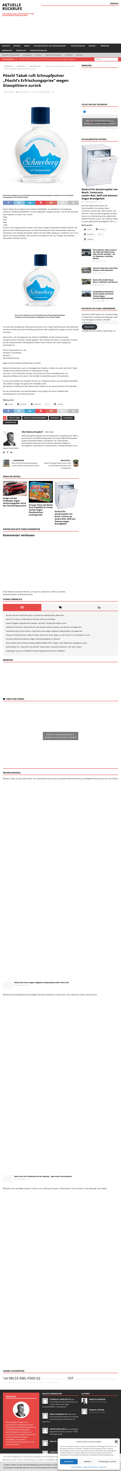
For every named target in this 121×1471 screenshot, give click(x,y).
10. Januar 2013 (20, 985)
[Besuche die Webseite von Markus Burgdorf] (4, 452)
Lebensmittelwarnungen (10, 55)
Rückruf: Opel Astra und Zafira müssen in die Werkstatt (105, 269)
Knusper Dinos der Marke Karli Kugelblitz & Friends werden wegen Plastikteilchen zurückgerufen (41, 510)
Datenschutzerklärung (90, 1467)
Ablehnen (87, 1461)
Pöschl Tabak (14, 418)
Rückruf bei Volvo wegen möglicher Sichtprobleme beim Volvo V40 (41, 982)
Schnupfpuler (10, 422)
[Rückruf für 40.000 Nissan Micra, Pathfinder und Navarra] (86, 282)
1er (5, 1378)
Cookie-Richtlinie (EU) (38, 50)
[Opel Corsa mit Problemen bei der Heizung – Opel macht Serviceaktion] (7, 1178)
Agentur (92, 46)
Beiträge (17, 46)
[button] (116, 1441)
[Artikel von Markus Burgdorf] (84, 1402)
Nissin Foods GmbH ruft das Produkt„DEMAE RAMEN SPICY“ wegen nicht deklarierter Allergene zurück (46, 643)
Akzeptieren (68, 1461)
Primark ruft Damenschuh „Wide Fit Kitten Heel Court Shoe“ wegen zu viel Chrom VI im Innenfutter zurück (48, 635)
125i (84, 1379)
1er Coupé (63, 1379)
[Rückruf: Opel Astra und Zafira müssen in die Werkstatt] (86, 270)
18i (82, 1379)
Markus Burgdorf (24, 92)
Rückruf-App (21, 50)
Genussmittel (38, 92)
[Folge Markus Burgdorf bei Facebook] (6, 452)
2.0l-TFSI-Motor (93, 1379)
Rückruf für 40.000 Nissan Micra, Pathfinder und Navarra (105, 281)
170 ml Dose (11, 1382)
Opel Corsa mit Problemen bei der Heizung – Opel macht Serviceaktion (43, 1176)
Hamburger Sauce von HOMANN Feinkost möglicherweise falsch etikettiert (35, 651)
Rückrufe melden (78, 46)
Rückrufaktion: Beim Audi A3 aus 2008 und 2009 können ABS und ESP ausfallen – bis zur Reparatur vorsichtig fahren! (105, 254)
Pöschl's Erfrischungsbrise (35, 418)
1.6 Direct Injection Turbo (51, 1382)
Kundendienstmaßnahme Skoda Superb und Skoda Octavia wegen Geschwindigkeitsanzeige (103, 295)
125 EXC (57, 1379)
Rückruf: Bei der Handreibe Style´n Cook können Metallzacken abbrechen (35, 615)
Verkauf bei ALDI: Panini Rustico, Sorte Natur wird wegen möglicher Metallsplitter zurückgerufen (44, 631)
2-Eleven (101, 1379)
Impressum (102, 1467)
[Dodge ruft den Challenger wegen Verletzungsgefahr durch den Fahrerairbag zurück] (15, 488)
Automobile (27, 55)
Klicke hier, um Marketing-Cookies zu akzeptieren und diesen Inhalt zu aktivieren (100, 122)
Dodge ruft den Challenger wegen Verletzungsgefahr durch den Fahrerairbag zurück (14, 502)
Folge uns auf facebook (94, 104)
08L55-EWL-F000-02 (24, 1378)
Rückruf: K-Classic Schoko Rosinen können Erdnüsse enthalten (30, 619)
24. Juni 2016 (10, 92)
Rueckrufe (55, 418)
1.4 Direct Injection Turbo (31, 1382)
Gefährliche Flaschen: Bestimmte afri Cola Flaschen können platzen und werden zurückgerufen (44, 627)
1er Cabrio (77, 1379)
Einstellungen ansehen (107, 1461)
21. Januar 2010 (20, 1179)
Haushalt (38, 55)
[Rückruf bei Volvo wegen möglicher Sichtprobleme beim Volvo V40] (7, 985)
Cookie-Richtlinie (76, 1467)
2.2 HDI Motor (50, 1379)
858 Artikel (49, 432)
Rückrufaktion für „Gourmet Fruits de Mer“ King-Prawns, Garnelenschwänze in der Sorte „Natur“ (44, 647)
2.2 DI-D (43, 1379)
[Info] (45, 1444)
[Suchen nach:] (106, 59)
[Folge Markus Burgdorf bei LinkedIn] (10, 452)
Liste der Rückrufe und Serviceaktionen (49, 46)
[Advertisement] (80, 24)
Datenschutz (7, 50)
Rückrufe (21, 66)
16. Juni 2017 (98, 261)
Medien (27, 46)
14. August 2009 (99, 301)
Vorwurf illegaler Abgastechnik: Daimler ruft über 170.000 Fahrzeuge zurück (36, 623)
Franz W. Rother (96, 1410)
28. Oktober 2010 (100, 285)
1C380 (41, 1382)
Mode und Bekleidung (53, 55)
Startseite (6, 46)
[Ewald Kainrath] (45, 1417)
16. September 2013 (90, 202)
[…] (115, 221)
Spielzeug (79, 55)
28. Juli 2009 (98, 273)
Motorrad (69, 55)
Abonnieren (89, 327)
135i (87, 1379)
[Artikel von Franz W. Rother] (84, 1413)
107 (70, 1378)
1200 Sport (19, 1382)
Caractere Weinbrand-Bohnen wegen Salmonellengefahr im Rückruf (33, 639)
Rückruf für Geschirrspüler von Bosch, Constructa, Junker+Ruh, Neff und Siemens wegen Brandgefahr (65, 517)
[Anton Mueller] (45, 1432)
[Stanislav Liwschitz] (45, 1402)
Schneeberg (68, 418)
